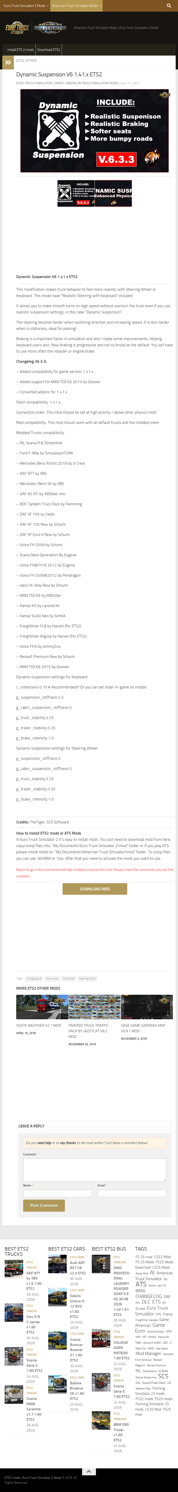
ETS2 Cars (77, 1257)
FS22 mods (144, 1398)
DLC (146, 1302)
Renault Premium (156, 1365)
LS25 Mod (153, 1409)
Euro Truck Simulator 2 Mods (24, 6)
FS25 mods (163, 1398)
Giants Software (155, 1331)
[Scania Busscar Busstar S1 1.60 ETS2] (57, 1340)
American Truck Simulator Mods (75, 6)
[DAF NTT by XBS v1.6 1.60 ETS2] (14, 1269)
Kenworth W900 (152, 1342)
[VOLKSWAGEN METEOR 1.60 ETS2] (101, 1338)
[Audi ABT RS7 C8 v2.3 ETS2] (57, 1263)
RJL (138, 1371)
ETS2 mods (12, 1477)
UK (169, 1383)
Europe (140, 1308)
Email (102, 1185)
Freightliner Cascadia (147, 1320)
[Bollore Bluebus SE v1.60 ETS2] (57, 1384)
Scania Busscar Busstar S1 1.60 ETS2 (76, 1349)
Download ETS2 (48, 50)
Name (28, 1185)
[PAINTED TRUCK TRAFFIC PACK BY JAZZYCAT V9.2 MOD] (95, 1007)
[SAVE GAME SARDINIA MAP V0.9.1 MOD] (147, 1007)
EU (164, 1302)
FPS (158, 1314)
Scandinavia (149, 1371)
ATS (141, 1284)
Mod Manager (148, 1353)
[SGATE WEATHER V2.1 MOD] (42, 1007)
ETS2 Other (26, 60)
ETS (156, 1302)
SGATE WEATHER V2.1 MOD (38, 1025)
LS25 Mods (161, 1267)
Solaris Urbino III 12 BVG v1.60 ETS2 (77, 1306)
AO (165, 1279)
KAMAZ (152, 1337)
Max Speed (162, 1348)
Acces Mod (142, 1273)
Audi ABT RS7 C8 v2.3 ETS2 (78, 1268)
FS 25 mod (144, 1256)
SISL (138, 1383)
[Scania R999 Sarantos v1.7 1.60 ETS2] (14, 1394)
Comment (30, 1154)
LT (170, 1342)
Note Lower (52, 978)
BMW (140, 1290)
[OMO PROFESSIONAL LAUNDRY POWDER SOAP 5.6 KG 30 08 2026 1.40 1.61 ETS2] (101, 1263)
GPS (169, 1331)
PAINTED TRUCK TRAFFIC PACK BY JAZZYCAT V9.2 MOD (88, 1031)
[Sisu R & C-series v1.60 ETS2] (14, 1312)
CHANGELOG (149, 1296)
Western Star (143, 1388)
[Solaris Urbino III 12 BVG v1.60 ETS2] (57, 1297)
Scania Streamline (146, 1377)
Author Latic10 (157, 1285)
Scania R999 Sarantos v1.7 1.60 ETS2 (33, 1409)
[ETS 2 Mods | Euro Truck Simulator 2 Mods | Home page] (37, 28)
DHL (138, 1302)
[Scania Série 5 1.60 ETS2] (14, 1356)
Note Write (69, 978)
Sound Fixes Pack (153, 1383)
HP (144, 1337)
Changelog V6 (34, 978)
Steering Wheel (87, 978)
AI (152, 1272)
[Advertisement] (94, 241)
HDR (138, 1337)
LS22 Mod (162, 1256)
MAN (151, 1348)
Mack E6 (141, 1348)
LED (165, 1342)
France (168, 1314)
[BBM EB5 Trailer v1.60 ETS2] (101, 1420)
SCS (163, 1376)
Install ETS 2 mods (20, 50)
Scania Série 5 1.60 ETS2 (34, 1365)
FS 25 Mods (145, 1262)
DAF (167, 1296)
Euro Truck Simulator (151, 1311)
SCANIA (163, 1371)
